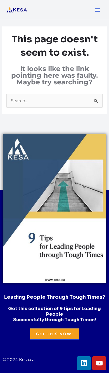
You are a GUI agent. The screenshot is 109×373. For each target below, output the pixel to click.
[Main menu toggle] (98, 10)
